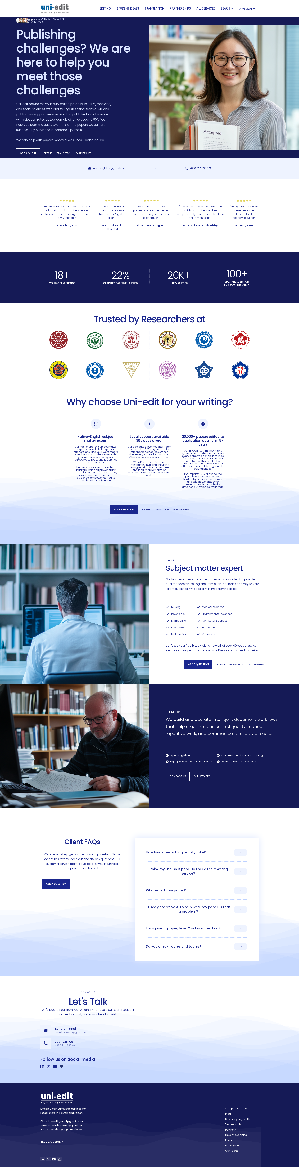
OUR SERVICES (202, 776)
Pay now (230, 1129)
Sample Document (237, 1108)
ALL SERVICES (206, 8)
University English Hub (238, 1119)
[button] (227, 9)
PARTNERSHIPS (180, 8)
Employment (233, 1145)
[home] (54, 8)
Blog (228, 1114)
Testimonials (233, 1124)
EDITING (105, 8)
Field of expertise (236, 1135)
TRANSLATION (154, 8)
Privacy (229, 1140)
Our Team (231, 1150)
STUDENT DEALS (127, 8)
